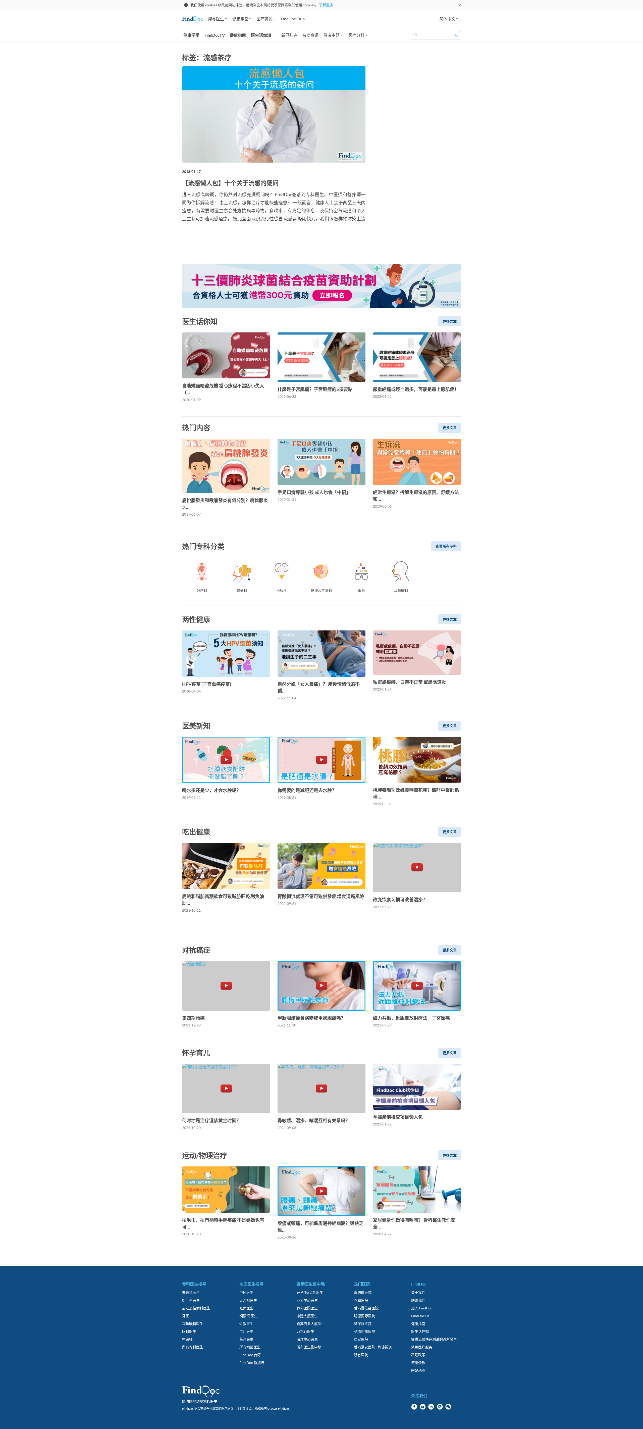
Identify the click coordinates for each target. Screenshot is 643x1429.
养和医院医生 (307, 1308)
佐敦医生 (246, 1323)
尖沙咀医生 (248, 1300)
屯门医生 (246, 1331)
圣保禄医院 (362, 1323)
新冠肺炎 (289, 35)
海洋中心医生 (307, 1339)
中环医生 (246, 1292)
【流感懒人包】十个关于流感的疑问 (230, 182)
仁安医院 (361, 1339)
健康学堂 (191, 35)
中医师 (187, 1339)
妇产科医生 (191, 1300)
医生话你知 (261, 35)
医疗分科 (356, 35)
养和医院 (361, 1300)
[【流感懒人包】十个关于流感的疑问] (273, 114)
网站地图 (418, 1370)
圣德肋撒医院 (364, 1331)
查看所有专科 (446, 546)
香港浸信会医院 (366, 1308)
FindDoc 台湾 (250, 1355)
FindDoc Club (293, 18)
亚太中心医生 (307, 1300)
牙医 (185, 1316)
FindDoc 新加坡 (251, 1362)
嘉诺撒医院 (362, 1292)
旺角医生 (246, 1308)
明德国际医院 (364, 1316)
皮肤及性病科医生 (196, 1308)
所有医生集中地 (309, 1347)
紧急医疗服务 (421, 1347)
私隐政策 (418, 1355)
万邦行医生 (305, 1331)
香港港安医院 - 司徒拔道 (373, 1347)
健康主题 (332, 35)
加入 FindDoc (422, 1308)
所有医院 (361, 1355)
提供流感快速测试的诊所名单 (434, 1339)
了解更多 (326, 5)
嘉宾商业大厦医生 (311, 1323)
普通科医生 (191, 1292)
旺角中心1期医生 (310, 1292)
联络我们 (418, 1300)
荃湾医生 (246, 1339)
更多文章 (450, 321)
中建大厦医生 (307, 1316)
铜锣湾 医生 (248, 1316)
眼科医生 (189, 1331)
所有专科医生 (192, 1347)
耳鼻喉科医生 (192, 1323)
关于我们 (418, 1292)
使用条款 (418, 1362)
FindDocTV (214, 35)
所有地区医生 (249, 1347)
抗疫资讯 (310, 35)
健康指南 (238, 35)
